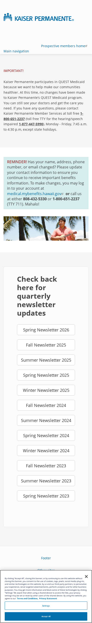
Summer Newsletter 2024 (46, 420)
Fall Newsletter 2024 (46, 405)
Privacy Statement (48, 598)
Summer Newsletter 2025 (46, 360)
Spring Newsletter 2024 (46, 435)
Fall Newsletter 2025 (46, 345)
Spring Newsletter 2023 (46, 496)
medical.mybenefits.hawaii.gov (34, 193)
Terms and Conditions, (27, 598)
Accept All (46, 616)
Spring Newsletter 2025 (46, 375)
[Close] (86, 576)
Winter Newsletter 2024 (46, 450)
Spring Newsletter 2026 (46, 330)
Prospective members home (62, 46)
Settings (46, 605)
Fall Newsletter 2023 (46, 465)
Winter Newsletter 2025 (46, 390)
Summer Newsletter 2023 (46, 481)
